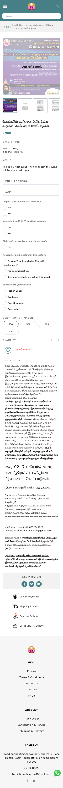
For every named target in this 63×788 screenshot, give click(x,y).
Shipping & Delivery (32, 730)
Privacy (31, 671)
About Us (31, 689)
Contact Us (32, 683)
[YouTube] (34, 780)
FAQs (31, 695)
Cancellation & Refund (31, 724)
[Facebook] (27, 780)
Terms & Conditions (31, 677)
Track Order (31, 718)
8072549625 (31, 767)
